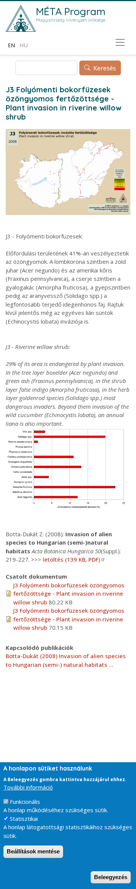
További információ (28, 787)
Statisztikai (24, 818)
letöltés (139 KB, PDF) (71, 559)
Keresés (104, 68)
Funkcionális (25, 801)
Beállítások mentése (33, 851)
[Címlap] (21, 18)
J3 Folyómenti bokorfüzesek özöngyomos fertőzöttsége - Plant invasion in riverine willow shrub (68, 593)
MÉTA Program (70, 11)
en (11, 45)
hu (24, 45)
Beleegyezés (110, 877)
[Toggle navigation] (120, 42)
